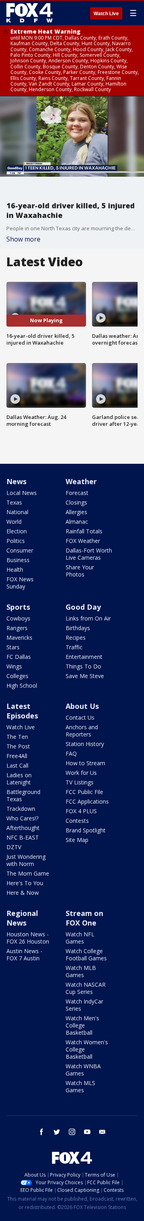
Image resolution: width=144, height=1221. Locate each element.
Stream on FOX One (84, 918)
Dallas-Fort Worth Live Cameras (89, 554)
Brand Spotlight (86, 830)
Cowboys (18, 618)
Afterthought (23, 828)
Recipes (76, 637)
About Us (82, 706)
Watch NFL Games (80, 937)
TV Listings (80, 782)
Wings (14, 666)
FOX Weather (83, 541)
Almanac (77, 521)
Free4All (16, 756)
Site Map (77, 840)
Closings (76, 502)
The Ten (17, 736)
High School (21, 685)
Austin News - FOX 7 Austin (24, 954)
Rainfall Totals (84, 531)
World (14, 521)
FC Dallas (18, 656)
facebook (41, 1131)
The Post (18, 746)
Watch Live (106, 13)
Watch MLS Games (80, 1086)
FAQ (71, 753)
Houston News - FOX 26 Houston (27, 937)
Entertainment (84, 656)
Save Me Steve (85, 676)
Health (14, 569)
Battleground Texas (23, 795)
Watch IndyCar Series (84, 1005)
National (17, 512)
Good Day (83, 607)
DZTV (13, 847)
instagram (72, 1131)
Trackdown (20, 808)
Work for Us (81, 772)
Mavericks (19, 637)
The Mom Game (27, 873)
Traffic (74, 647)
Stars (13, 647)
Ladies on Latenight (19, 778)
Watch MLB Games (81, 971)
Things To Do (83, 666)
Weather (81, 481)
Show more (23, 239)
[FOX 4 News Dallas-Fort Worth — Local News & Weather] (29, 12)
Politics (15, 541)
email (102, 1131)
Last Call (17, 765)
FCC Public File (84, 792)
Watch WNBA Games (83, 1069)
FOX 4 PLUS (81, 811)
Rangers (17, 628)
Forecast (77, 493)
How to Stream (85, 763)
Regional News (22, 918)
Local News (21, 493)
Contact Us (80, 717)
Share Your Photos (80, 570)
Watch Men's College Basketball (82, 1025)
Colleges (17, 676)
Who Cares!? (22, 818)
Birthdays (78, 628)
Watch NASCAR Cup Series (86, 988)
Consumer (19, 550)
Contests (77, 820)
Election (16, 531)
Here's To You (24, 883)
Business (18, 560)
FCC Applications (87, 801)
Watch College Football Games (86, 954)
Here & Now (22, 892)
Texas (14, 502)
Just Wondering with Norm (26, 860)
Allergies (76, 512)
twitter (56, 1131)
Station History (85, 744)
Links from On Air (88, 618)
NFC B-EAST (22, 837)
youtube (87, 1131)
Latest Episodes (22, 710)
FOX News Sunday (20, 582)
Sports (18, 607)
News (16, 481)
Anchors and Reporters (82, 730)
